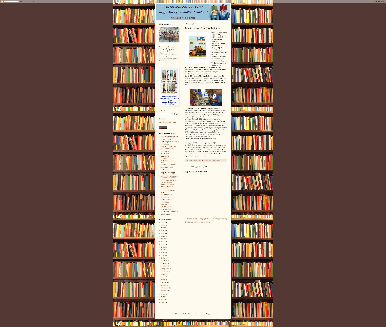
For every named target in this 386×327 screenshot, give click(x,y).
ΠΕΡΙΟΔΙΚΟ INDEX (167, 167)
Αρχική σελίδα (204, 219)
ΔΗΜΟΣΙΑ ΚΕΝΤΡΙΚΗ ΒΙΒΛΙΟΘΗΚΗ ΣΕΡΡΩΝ (168, 173)
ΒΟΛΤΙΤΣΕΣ (165, 202)
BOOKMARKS (165, 204)
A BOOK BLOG (165, 214)
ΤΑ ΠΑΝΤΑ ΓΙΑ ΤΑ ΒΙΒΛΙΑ (169, 212)
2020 (162, 239)
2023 (162, 230)
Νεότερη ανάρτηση (191, 219)
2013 (162, 258)
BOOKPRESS (165, 151)
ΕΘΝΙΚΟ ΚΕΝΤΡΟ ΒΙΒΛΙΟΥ (169, 137)
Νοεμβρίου (164, 263)
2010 (162, 299)
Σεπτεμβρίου (165, 269)
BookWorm (164, 158)
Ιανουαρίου (164, 291)
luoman (199, 314)
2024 (162, 228)
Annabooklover (165, 156)
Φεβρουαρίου (165, 288)
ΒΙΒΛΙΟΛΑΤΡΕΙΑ (166, 200)
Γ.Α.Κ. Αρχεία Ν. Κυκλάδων (170, 142)
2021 (162, 236)
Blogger (208, 314)
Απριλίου (164, 282)
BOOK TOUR (165, 144)
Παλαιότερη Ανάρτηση (219, 219)
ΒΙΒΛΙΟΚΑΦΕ (165, 197)
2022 (162, 233)
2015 (162, 252)
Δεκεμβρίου (164, 260)
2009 (162, 302)
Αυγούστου (164, 271)
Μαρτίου (164, 285)
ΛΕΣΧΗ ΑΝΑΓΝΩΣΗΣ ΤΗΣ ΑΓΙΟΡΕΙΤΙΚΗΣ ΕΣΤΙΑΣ (169, 177)
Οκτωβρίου (164, 266)
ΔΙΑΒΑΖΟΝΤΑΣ (166, 207)
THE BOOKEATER (166, 195)
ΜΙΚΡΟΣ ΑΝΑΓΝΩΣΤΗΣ (168, 146)
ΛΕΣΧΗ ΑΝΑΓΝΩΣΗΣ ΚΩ (169, 180)
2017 (162, 247)
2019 (162, 241)
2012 (162, 294)
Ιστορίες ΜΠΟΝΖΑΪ (167, 209)
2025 (162, 225)
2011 (162, 297)
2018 (162, 244)
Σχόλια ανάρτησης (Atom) (202, 222)
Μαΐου (163, 280)
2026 (162, 222)
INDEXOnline (165, 154)
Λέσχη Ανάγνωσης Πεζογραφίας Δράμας (168, 183)
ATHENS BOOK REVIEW (168, 165)
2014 (162, 255)
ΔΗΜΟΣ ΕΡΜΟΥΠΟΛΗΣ (168, 139)
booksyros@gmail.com (167, 122)
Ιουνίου (163, 277)
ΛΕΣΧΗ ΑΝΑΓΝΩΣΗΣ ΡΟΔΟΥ (168, 191)
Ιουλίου (163, 274)
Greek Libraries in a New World (168, 161)
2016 (162, 250)
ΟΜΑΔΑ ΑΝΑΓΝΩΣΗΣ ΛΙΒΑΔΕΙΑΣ (168, 187)
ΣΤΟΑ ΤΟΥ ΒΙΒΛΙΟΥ (167, 149)
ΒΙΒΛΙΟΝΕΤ (164, 170)
